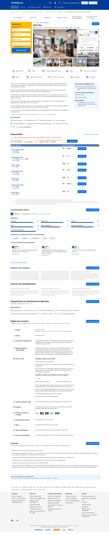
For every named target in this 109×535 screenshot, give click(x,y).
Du (12, 32)
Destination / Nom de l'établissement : (17, 27)
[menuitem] (14, 7)
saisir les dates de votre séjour (56, 370)
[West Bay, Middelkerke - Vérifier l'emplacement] (34, 28)
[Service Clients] (60, 3)
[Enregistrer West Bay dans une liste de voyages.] (90, 24)
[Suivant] (97, 43)
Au (12, 37)
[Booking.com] (17, 3)
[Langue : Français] (55, 3)
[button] (21, 43)
